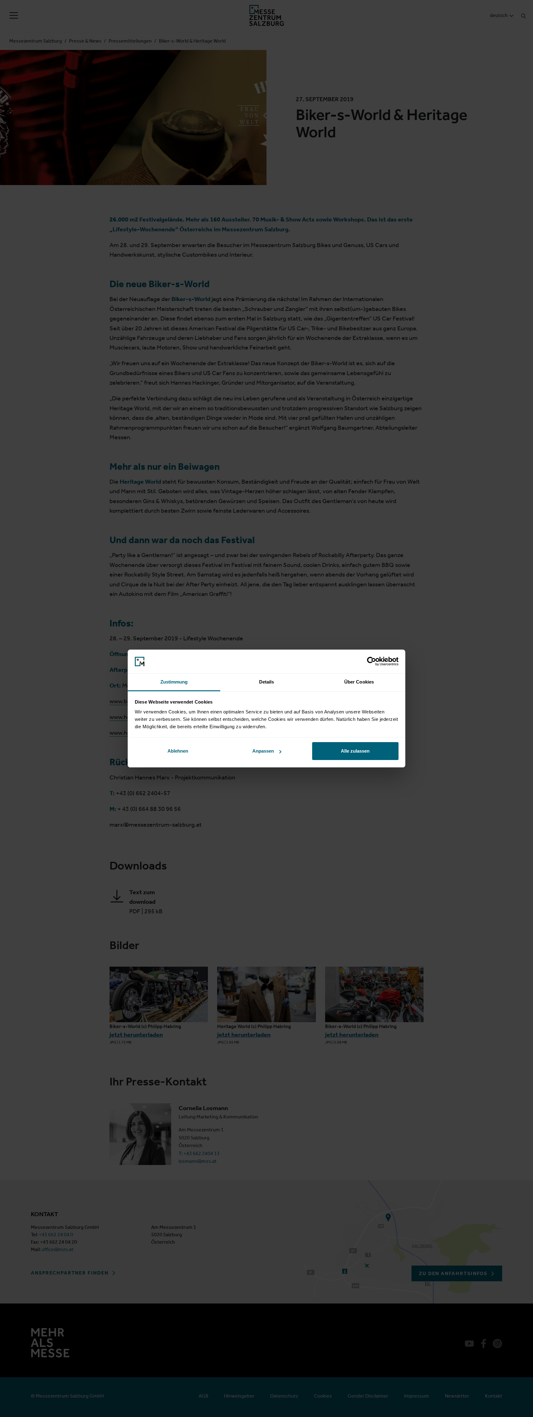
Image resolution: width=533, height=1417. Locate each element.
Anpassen (263, 751)
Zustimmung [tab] (174, 681)
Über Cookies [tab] (359, 681)
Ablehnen (177, 751)
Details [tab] (266, 681)
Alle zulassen (355, 751)
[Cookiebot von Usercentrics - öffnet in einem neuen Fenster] (372, 661)
